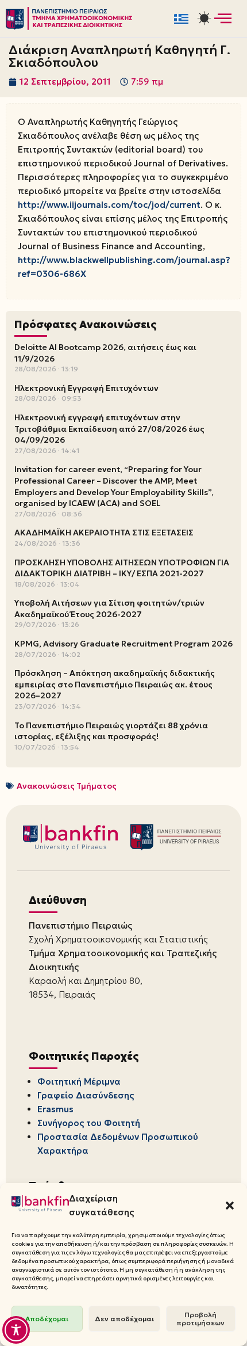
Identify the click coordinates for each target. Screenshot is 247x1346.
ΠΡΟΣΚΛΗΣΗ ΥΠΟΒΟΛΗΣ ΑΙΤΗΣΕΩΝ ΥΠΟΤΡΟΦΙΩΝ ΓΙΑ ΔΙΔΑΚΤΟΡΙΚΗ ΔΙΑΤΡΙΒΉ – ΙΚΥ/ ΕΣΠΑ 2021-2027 (121, 568)
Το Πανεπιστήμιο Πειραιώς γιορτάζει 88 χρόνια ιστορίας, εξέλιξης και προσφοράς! (111, 731)
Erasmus (55, 1109)
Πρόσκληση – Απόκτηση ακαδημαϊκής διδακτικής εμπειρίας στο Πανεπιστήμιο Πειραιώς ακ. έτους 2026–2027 (114, 684)
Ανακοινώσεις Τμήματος (67, 786)
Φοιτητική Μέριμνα (79, 1081)
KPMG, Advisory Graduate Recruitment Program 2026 (123, 643)
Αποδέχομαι (46, 1318)
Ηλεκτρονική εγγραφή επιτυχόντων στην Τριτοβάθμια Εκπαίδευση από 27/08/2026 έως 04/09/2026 (109, 428)
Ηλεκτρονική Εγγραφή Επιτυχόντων (86, 388)
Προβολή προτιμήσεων (200, 1318)
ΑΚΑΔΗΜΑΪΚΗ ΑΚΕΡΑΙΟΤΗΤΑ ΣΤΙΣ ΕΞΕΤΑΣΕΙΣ (104, 532)
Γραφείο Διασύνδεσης (85, 1095)
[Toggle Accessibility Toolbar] (16, 1330)
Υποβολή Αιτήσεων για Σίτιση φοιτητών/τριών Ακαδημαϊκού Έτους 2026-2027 (109, 608)
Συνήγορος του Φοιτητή (88, 1122)
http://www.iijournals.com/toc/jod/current (109, 204)
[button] (230, 1205)
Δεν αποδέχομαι (124, 1318)
